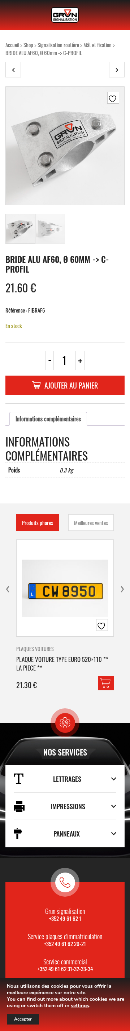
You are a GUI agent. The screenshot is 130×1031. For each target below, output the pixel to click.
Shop (28, 45)
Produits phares (37, 522)
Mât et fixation (97, 45)
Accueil (12, 45)
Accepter (23, 1019)
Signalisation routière (58, 45)
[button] (106, 683)
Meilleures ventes (91, 522)
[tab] (48, 419)
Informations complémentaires (48, 418)
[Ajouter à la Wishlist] (113, 98)
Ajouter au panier (71, 385)
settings (80, 1006)
